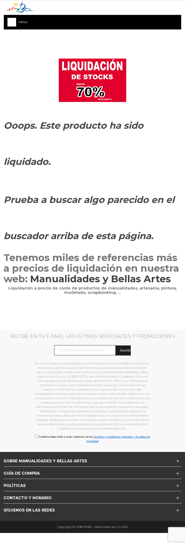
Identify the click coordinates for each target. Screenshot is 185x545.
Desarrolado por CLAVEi (111, 527)
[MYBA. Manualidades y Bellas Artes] (22, 7)
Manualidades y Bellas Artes (101, 279)
